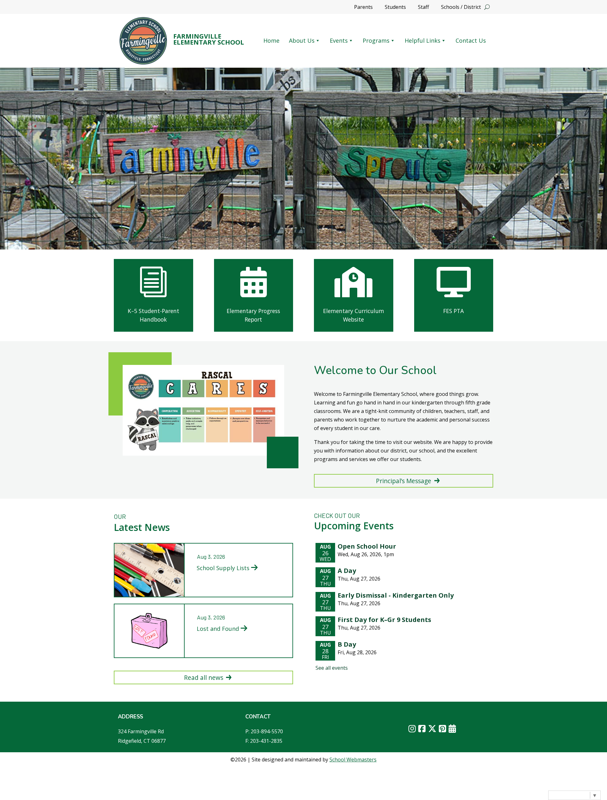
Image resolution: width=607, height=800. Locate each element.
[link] (143, 41)
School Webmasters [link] (353, 759)
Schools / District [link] (461, 7)
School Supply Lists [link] (223, 568)
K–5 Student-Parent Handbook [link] (153, 315)
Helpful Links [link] (422, 40)
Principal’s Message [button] (403, 481)
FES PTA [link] (453, 311)
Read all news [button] (203, 677)
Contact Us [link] (471, 40)
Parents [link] (363, 7)
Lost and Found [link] (218, 628)
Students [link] (395, 7)
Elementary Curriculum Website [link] (353, 315)
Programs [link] (376, 40)
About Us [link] (302, 40)
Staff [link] (423, 7)
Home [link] (271, 40)
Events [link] (339, 40)
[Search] (487, 7)
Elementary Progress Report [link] (253, 315)
